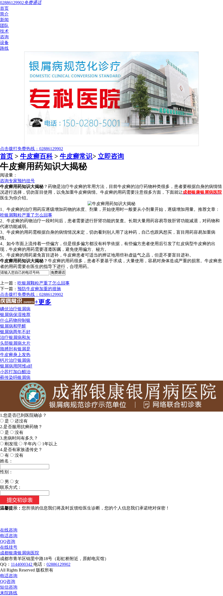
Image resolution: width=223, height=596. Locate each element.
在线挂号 (8, 547)
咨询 (4, 37)
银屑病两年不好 (15, 331)
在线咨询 (8, 530)
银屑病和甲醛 (13, 326)
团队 (4, 25)
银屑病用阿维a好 (16, 366)
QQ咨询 (7, 541)
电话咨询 (8, 535)
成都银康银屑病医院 (19, 553)
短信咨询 (8, 587)
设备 (4, 42)
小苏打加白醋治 (15, 371)
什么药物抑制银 (15, 320)
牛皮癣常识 (76, 156)
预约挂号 (26, 180)
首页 (4, 8)
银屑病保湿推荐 (15, 314)
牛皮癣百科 (36, 156)
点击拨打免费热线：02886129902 (31, 148)
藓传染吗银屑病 (15, 377)
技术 (4, 31)
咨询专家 (8, 180)
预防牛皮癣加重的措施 (39, 288)
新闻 (4, 19)
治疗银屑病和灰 (15, 337)
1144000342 (22, 564)
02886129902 (58, 564)
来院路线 (8, 593)
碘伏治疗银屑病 (15, 309)
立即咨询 (111, 156)
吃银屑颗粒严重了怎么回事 (26, 215)
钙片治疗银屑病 (15, 360)
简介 (4, 14)
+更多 (43, 301)
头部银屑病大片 (15, 343)
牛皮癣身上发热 (15, 354)
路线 (4, 48)
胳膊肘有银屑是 (15, 349)
